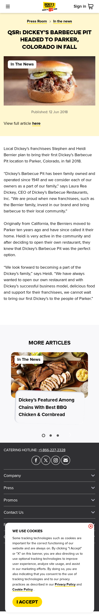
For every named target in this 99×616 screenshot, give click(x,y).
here (36, 123)
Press (9, 487)
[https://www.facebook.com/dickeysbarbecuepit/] (36, 463)
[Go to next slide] (69, 434)
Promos (10, 500)
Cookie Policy (22, 589)
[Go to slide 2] (51, 435)
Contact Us (13, 512)
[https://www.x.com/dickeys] (45, 463)
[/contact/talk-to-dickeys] (65, 463)
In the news (62, 21)
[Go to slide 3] (58, 435)
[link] (91, 6)
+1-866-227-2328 (51, 450)
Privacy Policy (65, 584)
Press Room (37, 21)
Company (12, 475)
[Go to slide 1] (43, 435)
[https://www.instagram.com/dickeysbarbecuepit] (55, 463)
